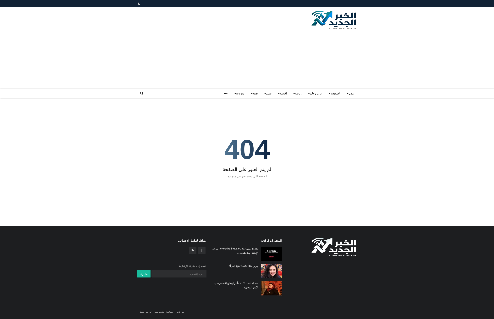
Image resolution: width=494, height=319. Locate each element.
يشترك (144, 274)
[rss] (192, 250)
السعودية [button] (335, 93)
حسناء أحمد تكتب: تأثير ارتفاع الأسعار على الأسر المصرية (236, 285)
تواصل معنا (145, 311)
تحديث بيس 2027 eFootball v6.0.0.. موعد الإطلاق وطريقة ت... (235, 250)
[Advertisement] (247, 59)
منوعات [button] (240, 93)
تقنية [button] (255, 93)
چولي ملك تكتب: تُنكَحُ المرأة (243, 266)
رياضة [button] (298, 93)
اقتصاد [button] (283, 93)
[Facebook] (202, 250)
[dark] (139, 4)
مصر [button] (351, 93)
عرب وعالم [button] (316, 93)
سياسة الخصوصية (163, 311)
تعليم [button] (269, 93)
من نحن (180, 311)
